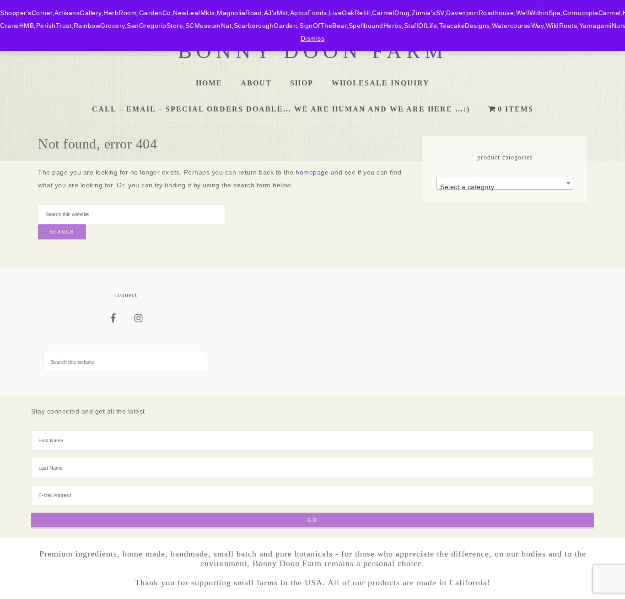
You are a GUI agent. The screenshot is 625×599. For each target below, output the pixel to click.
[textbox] (504, 186)
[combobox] (504, 183)
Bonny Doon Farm (312, 51)
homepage (312, 172)
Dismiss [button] (313, 38)
